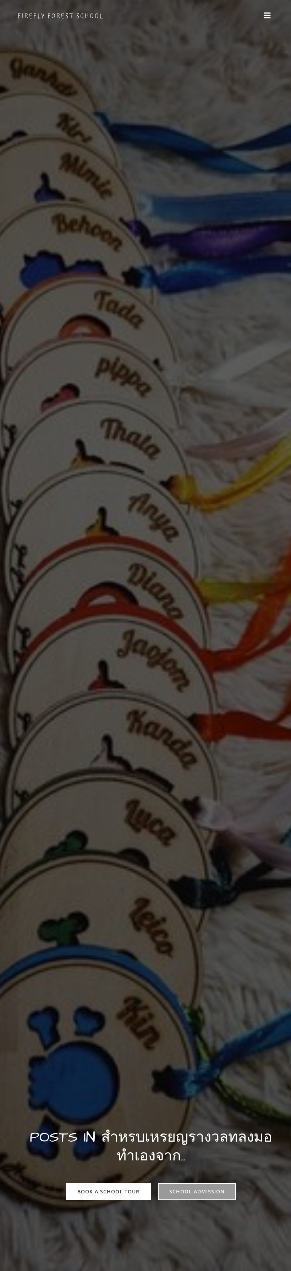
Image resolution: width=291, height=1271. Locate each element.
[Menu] (267, 16)
